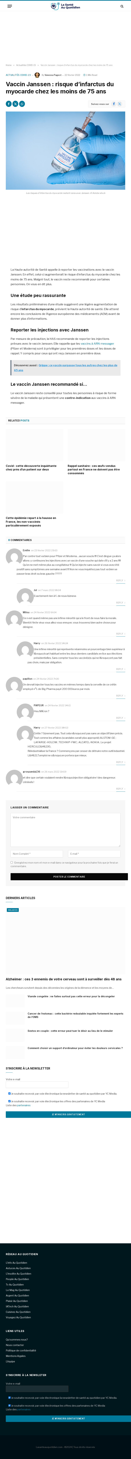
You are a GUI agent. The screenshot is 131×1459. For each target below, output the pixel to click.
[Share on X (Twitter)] (15, 104)
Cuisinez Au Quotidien (18, 1311)
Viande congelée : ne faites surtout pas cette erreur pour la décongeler (71, 996)
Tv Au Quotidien (15, 1284)
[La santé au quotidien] (65, 6)
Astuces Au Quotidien (18, 1268)
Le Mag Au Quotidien (18, 1290)
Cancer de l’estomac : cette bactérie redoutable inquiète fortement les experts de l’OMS (75, 1015)
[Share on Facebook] (9, 104)
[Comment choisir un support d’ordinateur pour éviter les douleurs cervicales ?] (15, 1052)
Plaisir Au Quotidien (17, 1301)
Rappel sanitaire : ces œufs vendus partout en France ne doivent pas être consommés (94, 469)
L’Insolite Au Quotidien (18, 1273)
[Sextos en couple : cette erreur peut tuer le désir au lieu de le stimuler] (15, 1035)
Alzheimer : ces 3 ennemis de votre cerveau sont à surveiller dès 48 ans (64, 979)
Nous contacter (15, 1345)
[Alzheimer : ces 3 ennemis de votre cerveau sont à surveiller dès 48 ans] (65, 940)
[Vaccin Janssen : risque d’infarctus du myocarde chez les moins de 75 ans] (65, 151)
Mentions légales (16, 1355)
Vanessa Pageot (53, 75)
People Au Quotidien (17, 1279)
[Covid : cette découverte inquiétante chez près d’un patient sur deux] (34, 445)
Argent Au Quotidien (17, 1295)
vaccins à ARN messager (97, 343)
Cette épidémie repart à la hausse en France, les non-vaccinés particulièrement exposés (31, 521)
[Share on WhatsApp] (22, 104)
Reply (119, 580)
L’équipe (10, 1361)
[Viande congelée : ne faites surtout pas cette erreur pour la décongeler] (15, 1000)
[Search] (121, 6)
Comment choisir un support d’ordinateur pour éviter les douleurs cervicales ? (75, 1048)
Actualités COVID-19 (18, 75)
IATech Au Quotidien (17, 1306)
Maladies (12, 910)
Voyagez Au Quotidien (18, 1317)
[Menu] (10, 6)
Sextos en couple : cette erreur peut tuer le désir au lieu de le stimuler (70, 1030)
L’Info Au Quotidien (16, 1262)
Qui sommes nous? (17, 1339)
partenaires (24, 1105)
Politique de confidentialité (21, 1350)
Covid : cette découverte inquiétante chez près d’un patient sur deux (31, 467)
